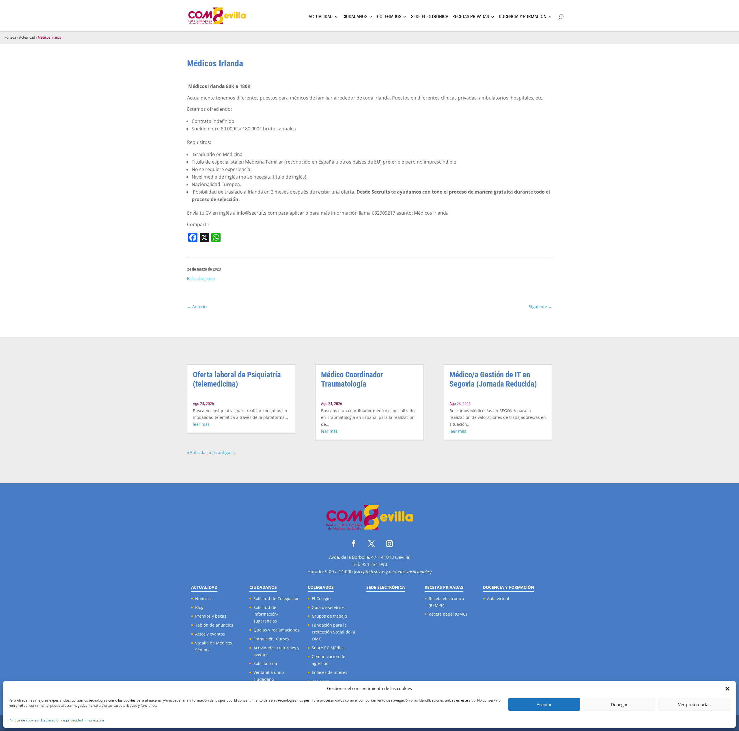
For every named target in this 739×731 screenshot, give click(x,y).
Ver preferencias (694, 704)
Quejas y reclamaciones (276, 630)
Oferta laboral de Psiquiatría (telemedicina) (237, 379)
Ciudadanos (354, 16)
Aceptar (544, 704)
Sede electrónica (429, 16)
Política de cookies (23, 720)
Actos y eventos (210, 634)
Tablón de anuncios (214, 625)
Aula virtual (498, 598)
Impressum (95, 720)
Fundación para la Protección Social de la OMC (333, 632)
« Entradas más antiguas (211, 452)
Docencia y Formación (522, 16)
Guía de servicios (328, 607)
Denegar (619, 704)
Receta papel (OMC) (448, 614)
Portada (10, 37)
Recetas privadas (470, 16)
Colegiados (389, 16)
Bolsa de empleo (201, 278)
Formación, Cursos (271, 639)
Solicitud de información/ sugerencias (265, 614)
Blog (199, 607)
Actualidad (321, 16)
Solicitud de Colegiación (276, 598)
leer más (201, 424)
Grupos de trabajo (329, 616)
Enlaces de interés (329, 672)
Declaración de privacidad (62, 720)
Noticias (203, 598)
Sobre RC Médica (328, 648)
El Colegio (321, 598)
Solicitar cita (265, 663)
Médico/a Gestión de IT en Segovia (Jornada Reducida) (493, 379)
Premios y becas (210, 616)
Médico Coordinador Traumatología (352, 379)
